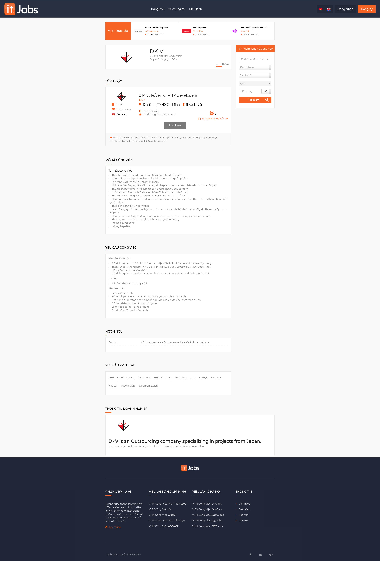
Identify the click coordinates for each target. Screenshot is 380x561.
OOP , (144, 137)
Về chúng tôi (176, 9)
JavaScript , (165, 137)
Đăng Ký (367, 9)
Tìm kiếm (253, 99)
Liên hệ (243, 520)
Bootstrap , (196, 137)
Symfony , (116, 141)
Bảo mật (243, 515)
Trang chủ (157, 9)
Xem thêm (222, 64)
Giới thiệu (244, 503)
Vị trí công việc (160, 509)
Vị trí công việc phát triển (167, 503)
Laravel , (153, 137)
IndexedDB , (140, 141)
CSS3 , (185, 137)
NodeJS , (127, 141)
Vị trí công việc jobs (207, 503)
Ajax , (206, 137)
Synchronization (158, 141)
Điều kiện (195, 9)
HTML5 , (176, 137)
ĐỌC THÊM (115, 527)
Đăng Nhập (345, 9)
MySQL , (213, 137)
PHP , (137, 137)
